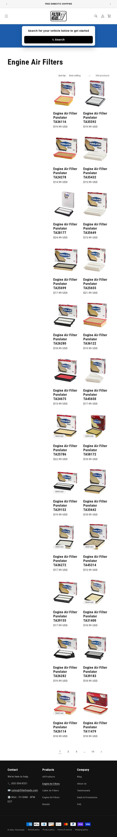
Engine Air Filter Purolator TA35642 (95, 505)
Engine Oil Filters (51, 797)
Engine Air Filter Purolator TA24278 (65, 173)
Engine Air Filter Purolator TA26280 (65, 339)
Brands (46, 804)
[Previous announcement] (6, 4)
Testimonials (83, 790)
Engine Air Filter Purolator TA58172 (95, 450)
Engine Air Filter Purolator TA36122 (95, 339)
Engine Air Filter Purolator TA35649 (95, 228)
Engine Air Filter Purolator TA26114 (65, 727)
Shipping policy (81, 830)
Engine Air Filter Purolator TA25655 (95, 284)
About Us (82, 783)
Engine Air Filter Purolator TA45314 (95, 561)
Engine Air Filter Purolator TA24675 (65, 395)
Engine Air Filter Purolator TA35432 (95, 173)
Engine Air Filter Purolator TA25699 (65, 284)
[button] (6, 16)
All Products (48, 776)
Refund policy (34, 830)
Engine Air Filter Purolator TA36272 (65, 561)
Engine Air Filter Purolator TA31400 (95, 616)
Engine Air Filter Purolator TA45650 (95, 395)
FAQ (79, 804)
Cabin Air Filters (50, 790)
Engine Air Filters (51, 783)
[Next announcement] (110, 4)
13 (93, 751)
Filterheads (20, 830)
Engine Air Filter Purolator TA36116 (65, 117)
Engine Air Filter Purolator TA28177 (65, 228)
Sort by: (62, 75)
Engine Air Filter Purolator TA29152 (65, 505)
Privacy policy (49, 830)
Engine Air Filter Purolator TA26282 (65, 672)
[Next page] (101, 751)
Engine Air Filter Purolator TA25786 (65, 450)
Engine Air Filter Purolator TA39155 (65, 616)
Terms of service (64, 830)
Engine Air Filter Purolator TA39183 (95, 672)
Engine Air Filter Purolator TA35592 (95, 117)
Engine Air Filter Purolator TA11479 (95, 727)
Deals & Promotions (87, 797)
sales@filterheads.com (24, 790)
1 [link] (60, 751)
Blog (79, 776)
